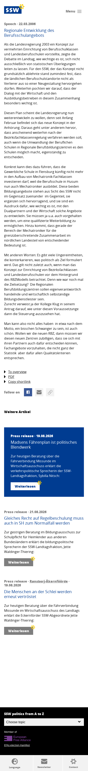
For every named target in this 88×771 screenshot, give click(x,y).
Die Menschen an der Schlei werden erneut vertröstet (38, 594)
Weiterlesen (25, 486)
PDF (11, 376)
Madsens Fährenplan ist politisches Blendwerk (44, 445)
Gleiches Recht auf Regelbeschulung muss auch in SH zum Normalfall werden (44, 521)
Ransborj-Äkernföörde (49, 581)
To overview (17, 372)
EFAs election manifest (17, 745)
